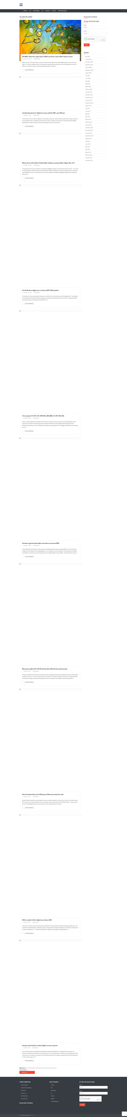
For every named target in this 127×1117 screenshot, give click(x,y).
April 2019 (87, 116)
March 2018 (88, 152)
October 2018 (88, 133)
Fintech (47, 10)
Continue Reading (29, 69)
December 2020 (89, 62)
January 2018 (88, 157)
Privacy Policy (24, 1098)
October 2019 (88, 100)
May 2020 (87, 81)
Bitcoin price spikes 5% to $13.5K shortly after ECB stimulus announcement (44, 669)
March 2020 (88, 86)
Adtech (54, 10)
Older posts (24, 1072)
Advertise (23, 1090)
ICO (30, 10)
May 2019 (87, 114)
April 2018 (87, 149)
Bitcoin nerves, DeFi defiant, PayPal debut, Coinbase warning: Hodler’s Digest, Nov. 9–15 (48, 163)
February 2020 (88, 89)
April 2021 (87, 56)
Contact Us (23, 1093)
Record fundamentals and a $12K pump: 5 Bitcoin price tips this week (42, 794)
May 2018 (87, 146)
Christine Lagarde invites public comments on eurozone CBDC (40, 543)
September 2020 (89, 70)
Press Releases (62, 10)
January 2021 (88, 59)
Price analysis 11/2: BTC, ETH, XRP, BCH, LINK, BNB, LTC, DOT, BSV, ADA (43, 416)
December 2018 (89, 127)
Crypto (25, 10)
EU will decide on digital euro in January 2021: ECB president (40, 290)
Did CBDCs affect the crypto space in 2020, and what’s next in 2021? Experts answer (47, 56)
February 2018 (88, 155)
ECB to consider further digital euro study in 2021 (37, 920)
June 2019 (87, 111)
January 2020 (88, 92)
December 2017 (89, 160)
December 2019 (89, 94)
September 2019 (89, 103)
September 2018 (89, 135)
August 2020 (88, 73)
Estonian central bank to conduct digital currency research (40, 1045)
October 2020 (88, 67)
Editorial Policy (24, 1096)
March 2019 (88, 119)
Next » (25, 1069)
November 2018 (89, 130)
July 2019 (87, 108)
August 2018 (88, 138)
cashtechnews (37, 58)
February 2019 (88, 122)
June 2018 (87, 144)
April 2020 (87, 83)
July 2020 (87, 75)
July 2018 (87, 141)
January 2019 (88, 125)
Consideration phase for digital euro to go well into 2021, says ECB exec (43, 113)
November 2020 (89, 64)
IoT (42, 10)
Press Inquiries (24, 1085)
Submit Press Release (26, 1087)
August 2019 (88, 105)
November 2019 (89, 97)
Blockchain (36, 10)
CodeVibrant (32, 1115)
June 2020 (87, 78)
